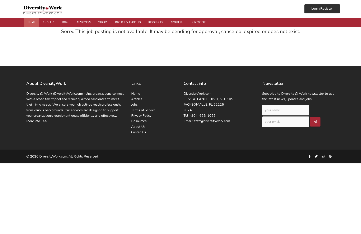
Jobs (134, 104)
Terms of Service (143, 110)
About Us (138, 126)
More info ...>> (36, 121)
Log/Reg (322, 8)
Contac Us (138, 132)
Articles (136, 99)
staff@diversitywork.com (212, 121)
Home (135, 93)
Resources (139, 121)
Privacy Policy (141, 115)
